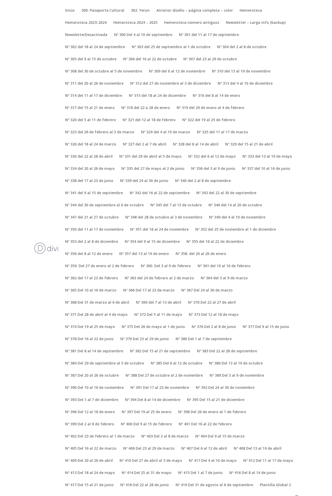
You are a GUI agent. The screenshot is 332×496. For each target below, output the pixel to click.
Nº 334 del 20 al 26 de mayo (90, 169)
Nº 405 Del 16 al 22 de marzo (90, 449)
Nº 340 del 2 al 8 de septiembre (203, 181)
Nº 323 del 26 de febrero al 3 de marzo (99, 132)
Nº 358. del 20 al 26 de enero (201, 254)
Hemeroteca (251, 11)
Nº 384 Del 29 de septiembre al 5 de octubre (104, 363)
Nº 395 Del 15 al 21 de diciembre (215, 400)
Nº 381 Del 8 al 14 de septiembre (94, 351)
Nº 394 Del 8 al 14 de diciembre (152, 400)
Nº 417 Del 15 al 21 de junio (89, 485)
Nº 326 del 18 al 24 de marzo (90, 144)
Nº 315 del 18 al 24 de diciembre (157, 96)
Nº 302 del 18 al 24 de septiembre (95, 47)
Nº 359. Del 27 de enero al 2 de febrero (99, 266)
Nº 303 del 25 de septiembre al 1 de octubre (171, 47)
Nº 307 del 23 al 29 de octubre (210, 59)
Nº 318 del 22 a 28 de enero (145, 108)
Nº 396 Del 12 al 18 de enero (90, 412)
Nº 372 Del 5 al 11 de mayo (158, 315)
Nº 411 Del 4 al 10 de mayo (213, 461)
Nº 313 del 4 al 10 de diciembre (245, 84)
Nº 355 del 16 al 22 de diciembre (215, 242)
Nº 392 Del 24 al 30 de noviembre (225, 388)
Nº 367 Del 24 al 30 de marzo (207, 290)
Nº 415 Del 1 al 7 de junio (200, 473)
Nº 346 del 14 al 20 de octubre (235, 205)
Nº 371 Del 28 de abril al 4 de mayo (96, 315)
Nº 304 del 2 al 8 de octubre (241, 47)
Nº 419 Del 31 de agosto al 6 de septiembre (214, 485)
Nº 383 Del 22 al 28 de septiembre (227, 351)
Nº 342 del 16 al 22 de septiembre (160, 193)
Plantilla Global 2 (275, 485)
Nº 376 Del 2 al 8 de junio (214, 327)
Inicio (70, 11)
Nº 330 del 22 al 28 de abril (89, 157)
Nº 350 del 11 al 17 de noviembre (94, 230)
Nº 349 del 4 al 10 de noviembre (237, 217)
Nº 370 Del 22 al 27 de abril (212, 303)
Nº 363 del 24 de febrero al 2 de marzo (159, 278)
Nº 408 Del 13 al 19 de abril (257, 449)
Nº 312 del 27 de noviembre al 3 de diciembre (170, 84)
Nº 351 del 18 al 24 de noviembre (159, 230)
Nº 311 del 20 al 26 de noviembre (94, 84)
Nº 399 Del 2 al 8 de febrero (89, 424)
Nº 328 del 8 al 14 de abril (195, 144)
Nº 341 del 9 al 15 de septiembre (94, 193)
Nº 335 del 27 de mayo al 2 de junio (152, 169)
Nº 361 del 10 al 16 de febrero (224, 266)
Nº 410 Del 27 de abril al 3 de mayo (151, 461)
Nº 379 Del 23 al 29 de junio (144, 339)
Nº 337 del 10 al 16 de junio (266, 169)
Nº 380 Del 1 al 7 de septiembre (204, 339)
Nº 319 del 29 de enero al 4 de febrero (210, 108)
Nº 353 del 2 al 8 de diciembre (91, 242)
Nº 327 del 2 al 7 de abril (144, 144)
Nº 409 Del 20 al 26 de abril (89, 461)
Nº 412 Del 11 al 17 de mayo (268, 461)
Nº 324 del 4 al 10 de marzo (165, 132)
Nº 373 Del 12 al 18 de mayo (214, 315)
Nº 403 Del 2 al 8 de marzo (165, 436)
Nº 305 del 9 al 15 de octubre (90, 59)
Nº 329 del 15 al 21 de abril (249, 144)
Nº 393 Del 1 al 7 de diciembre (91, 400)
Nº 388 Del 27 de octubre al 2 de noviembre (164, 376)
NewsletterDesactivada (86, 35)
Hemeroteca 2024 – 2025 (135, 23)
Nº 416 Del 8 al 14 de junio (252, 473)
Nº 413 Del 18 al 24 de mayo (90, 473)
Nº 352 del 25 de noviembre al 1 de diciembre (235, 230)
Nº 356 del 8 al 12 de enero (89, 254)
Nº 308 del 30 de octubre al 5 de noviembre (103, 71)
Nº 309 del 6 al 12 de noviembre (177, 71)
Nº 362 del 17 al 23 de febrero (91, 278)
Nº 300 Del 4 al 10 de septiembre (143, 35)
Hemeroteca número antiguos (191, 23)
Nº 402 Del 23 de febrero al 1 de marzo (100, 436)
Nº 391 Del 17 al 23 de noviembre (159, 388)
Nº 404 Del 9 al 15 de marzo (220, 436)
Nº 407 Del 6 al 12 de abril (204, 449)
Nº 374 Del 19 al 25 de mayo (90, 327)
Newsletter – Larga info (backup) (256, 23)
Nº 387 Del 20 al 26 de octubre (92, 376)
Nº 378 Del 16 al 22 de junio (89, 339)
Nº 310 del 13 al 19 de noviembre (241, 71)
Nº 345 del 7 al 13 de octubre (176, 205)
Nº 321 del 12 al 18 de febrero (149, 120)
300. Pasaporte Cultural (102, 11)
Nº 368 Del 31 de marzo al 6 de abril (97, 303)
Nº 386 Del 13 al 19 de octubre (236, 363)
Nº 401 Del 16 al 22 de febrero (205, 424)
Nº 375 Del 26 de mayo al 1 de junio (153, 327)
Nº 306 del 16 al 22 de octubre (150, 59)
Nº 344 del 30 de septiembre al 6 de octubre (104, 205)
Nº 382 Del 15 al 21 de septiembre (160, 351)
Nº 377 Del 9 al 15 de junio (266, 327)
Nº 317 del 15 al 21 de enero (90, 108)
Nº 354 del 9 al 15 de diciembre (152, 242)
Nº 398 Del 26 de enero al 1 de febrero (212, 412)
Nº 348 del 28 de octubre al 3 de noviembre (163, 217)
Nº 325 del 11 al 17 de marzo (222, 132)
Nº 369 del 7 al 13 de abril (158, 303)
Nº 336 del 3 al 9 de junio (213, 169)
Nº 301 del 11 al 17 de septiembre (209, 35)
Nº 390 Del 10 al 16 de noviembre (94, 388)
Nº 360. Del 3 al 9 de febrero (166, 266)
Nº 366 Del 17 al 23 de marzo (149, 290)
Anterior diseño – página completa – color (194, 11)
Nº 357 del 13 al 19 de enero (144, 254)
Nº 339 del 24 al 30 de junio (144, 181)
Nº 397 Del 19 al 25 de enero (146, 412)
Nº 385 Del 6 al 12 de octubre (176, 363)
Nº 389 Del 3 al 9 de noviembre (237, 376)
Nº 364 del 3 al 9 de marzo (224, 278)
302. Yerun (140, 11)
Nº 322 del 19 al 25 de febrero (208, 120)
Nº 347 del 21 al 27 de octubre (92, 217)
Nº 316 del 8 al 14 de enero (216, 96)
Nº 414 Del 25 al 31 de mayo (146, 473)
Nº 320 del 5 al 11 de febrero (90, 120)
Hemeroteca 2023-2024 (86, 23)
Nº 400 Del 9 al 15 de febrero (146, 424)
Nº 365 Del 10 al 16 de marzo (90, 290)
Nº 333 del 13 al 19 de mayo (267, 157)
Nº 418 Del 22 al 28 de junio (144, 485)
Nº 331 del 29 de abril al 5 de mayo (150, 157)
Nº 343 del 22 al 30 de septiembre (226, 193)
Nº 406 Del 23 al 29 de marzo (149, 449)
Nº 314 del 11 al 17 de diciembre (93, 96)
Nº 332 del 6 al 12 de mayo (212, 157)
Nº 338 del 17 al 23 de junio (89, 181)
